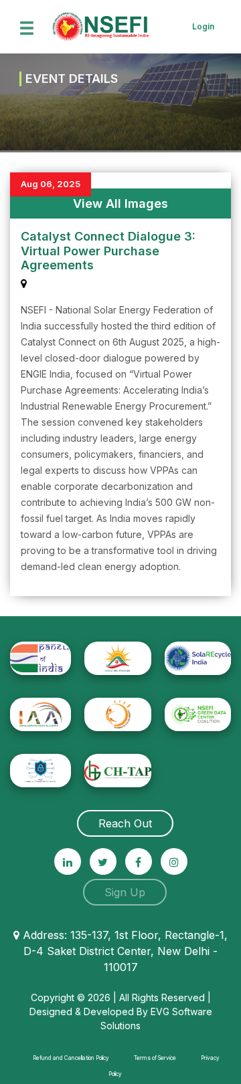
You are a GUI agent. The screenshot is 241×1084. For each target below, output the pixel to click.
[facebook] (138, 861)
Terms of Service (155, 1058)
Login (203, 26)
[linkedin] (67, 861)
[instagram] (174, 861)
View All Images (120, 203)
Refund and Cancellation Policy (71, 1058)
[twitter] (103, 861)
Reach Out (125, 823)
